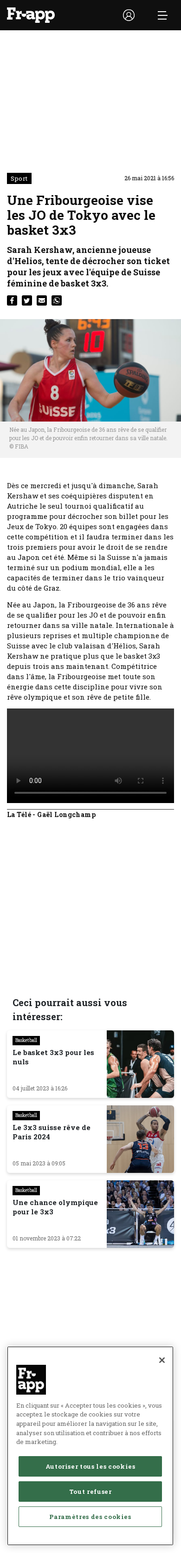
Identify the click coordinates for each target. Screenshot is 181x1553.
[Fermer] (162, 1360)
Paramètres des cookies (90, 1516)
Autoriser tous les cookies (90, 1466)
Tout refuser (90, 1491)
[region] (90, 1446)
